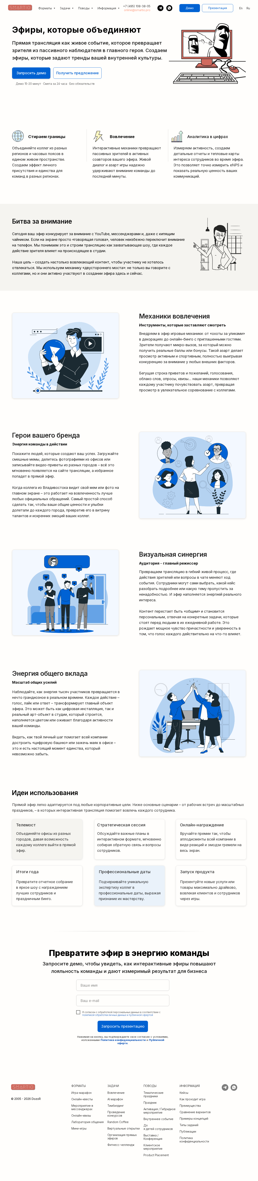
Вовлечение (116, 1092)
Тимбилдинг (115, 1105)
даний (194, 1125)
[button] (189, 8)
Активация (151, 1109)
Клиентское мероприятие (153, 1146)
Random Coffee (118, 1122)
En (240, 8)
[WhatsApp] (169, 8)
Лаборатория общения (87, 1122)
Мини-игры (78, 1128)
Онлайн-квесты (82, 1099)
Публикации (188, 1131)
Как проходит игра (192, 1099)
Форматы (45, 8)
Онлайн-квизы (81, 1115)
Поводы (84, 8)
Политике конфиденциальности (123, 1040)
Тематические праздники (153, 1094)
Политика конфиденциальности (194, 1139)
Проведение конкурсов (116, 1113)
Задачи (65, 8)
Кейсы (184, 1092)
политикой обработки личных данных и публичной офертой (117, 1014)
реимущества (191, 1105)
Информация (107, 8)
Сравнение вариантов (195, 1112)
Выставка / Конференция (153, 1137)
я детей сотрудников (158, 1129)
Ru (248, 8)
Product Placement (156, 1155)
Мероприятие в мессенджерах (82, 1107)
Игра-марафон (81, 1092)
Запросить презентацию (123, 1026)
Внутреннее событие (158, 1119)
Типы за (185, 1125)
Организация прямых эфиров (122, 1136)
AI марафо (114, 1099)
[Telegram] (160, 8)
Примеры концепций (194, 1118)
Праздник (150, 1102)
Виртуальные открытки (123, 1128)
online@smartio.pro (137, 10)
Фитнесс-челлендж (120, 1144)
